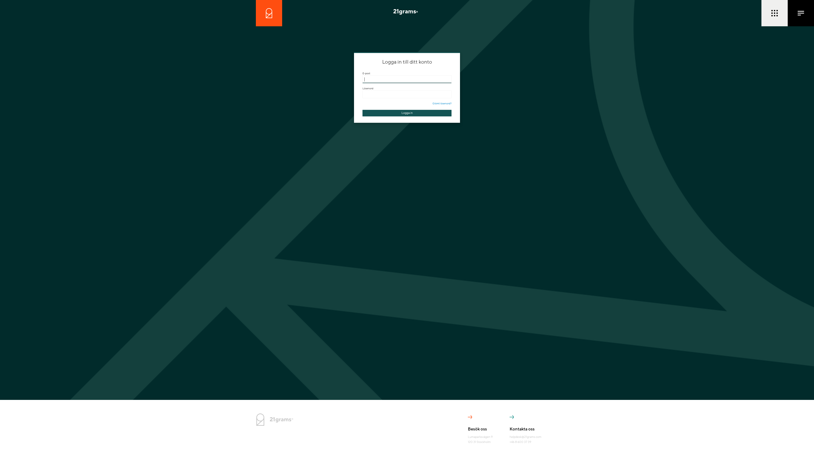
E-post (366, 73)
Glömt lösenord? (442, 103)
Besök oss (477, 429)
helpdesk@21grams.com (525, 437)
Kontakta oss (522, 429)
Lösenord (367, 88)
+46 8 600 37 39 (520, 442)
